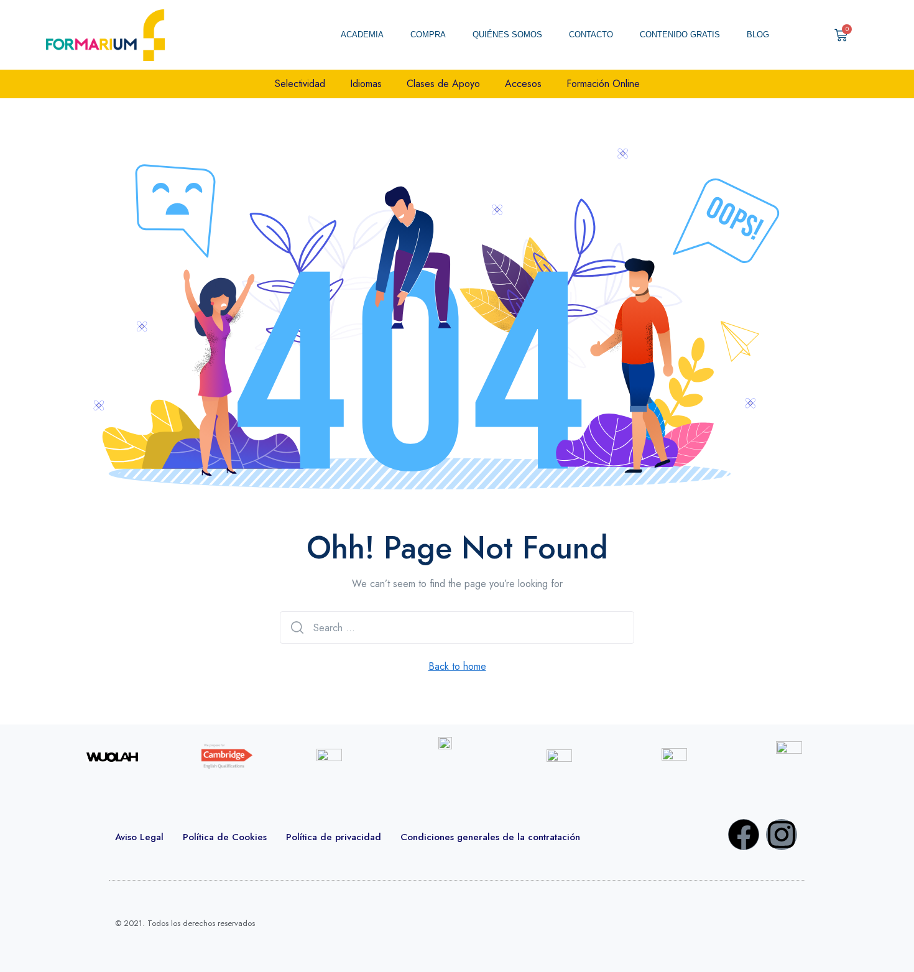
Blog (758, 34)
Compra (428, 34)
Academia (362, 34)
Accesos (523, 83)
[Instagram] (781, 834)
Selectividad (300, 83)
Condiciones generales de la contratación (490, 837)
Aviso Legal (139, 837)
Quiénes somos (507, 34)
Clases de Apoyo (443, 83)
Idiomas (366, 83)
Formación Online (603, 83)
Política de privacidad (333, 837)
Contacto (591, 34)
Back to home (457, 666)
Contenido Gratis (680, 34)
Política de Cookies (225, 837)
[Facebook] (743, 834)
